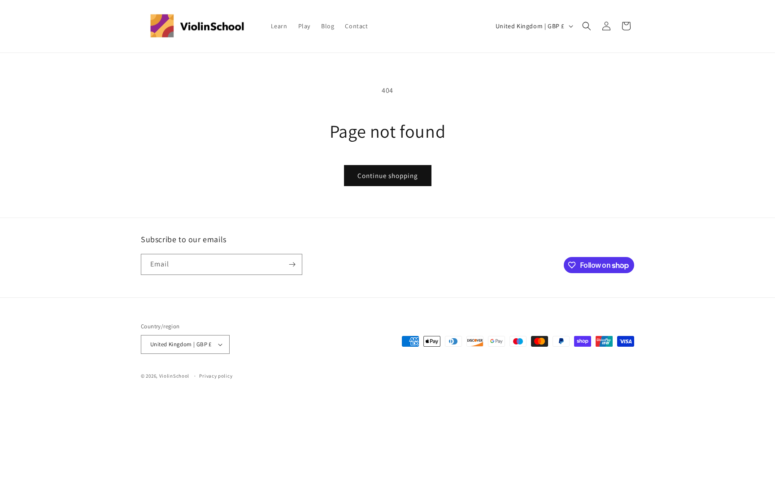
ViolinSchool (174, 376)
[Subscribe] (292, 264)
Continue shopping (387, 175)
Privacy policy (215, 376)
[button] (586, 26)
